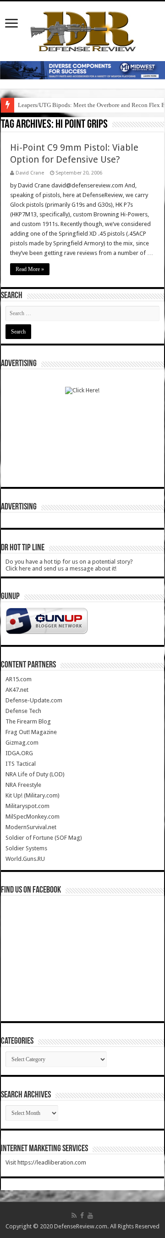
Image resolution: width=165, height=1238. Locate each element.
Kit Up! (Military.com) (33, 795)
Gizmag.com (22, 742)
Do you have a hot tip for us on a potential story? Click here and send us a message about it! (69, 565)
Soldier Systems (26, 848)
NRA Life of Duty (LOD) (35, 774)
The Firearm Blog (28, 721)
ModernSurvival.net (31, 827)
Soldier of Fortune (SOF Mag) (44, 837)
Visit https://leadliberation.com (46, 1162)
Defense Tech (23, 710)
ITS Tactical (21, 763)
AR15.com (19, 679)
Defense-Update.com (34, 700)
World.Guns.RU (25, 858)
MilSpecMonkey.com (33, 816)
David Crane (30, 173)
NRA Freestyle (23, 784)
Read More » (30, 269)
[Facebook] (82, 1215)
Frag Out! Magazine (31, 732)
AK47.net (17, 689)
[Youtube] (90, 1215)
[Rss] (74, 1215)
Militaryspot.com (28, 806)
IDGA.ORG (19, 753)
